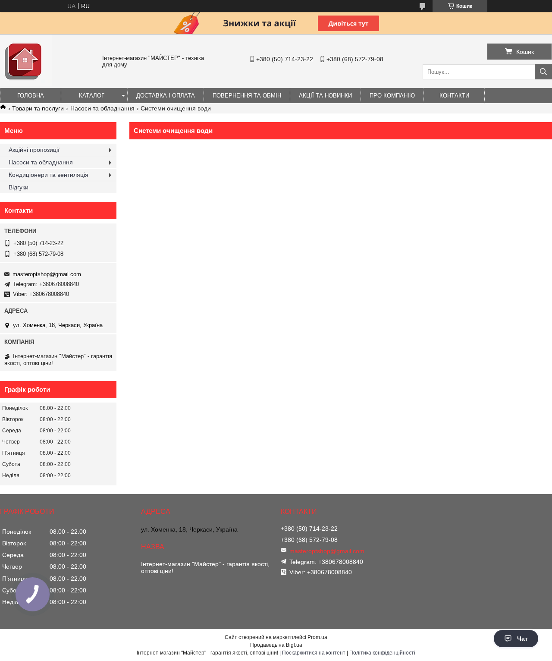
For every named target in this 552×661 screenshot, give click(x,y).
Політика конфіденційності (382, 653)
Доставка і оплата (165, 95)
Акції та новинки (325, 95)
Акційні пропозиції (34, 149)
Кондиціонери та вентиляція (48, 174)
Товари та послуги (38, 108)
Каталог (91, 95)
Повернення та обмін (247, 95)
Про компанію (392, 95)
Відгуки (18, 187)
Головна (30, 95)
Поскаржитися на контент (313, 653)
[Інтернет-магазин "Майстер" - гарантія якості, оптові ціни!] (26, 84)
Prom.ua (317, 637)
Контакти (454, 95)
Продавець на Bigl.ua (276, 645)
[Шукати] (543, 71)
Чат (522, 638)
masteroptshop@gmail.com (47, 274)
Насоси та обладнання (102, 108)
